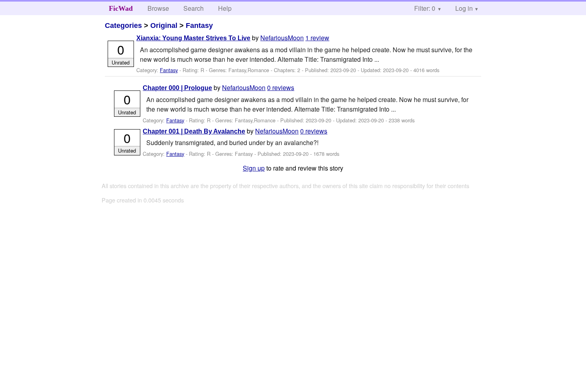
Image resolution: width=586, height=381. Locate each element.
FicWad (121, 8)
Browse (158, 8)
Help (225, 8)
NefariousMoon (282, 37)
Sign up (254, 168)
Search (193, 8)
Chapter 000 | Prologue (177, 87)
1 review (317, 37)
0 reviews (280, 87)
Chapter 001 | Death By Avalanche (194, 131)
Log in (464, 8)
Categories (123, 25)
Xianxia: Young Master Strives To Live (193, 38)
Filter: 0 (424, 8)
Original (163, 25)
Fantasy (199, 25)
